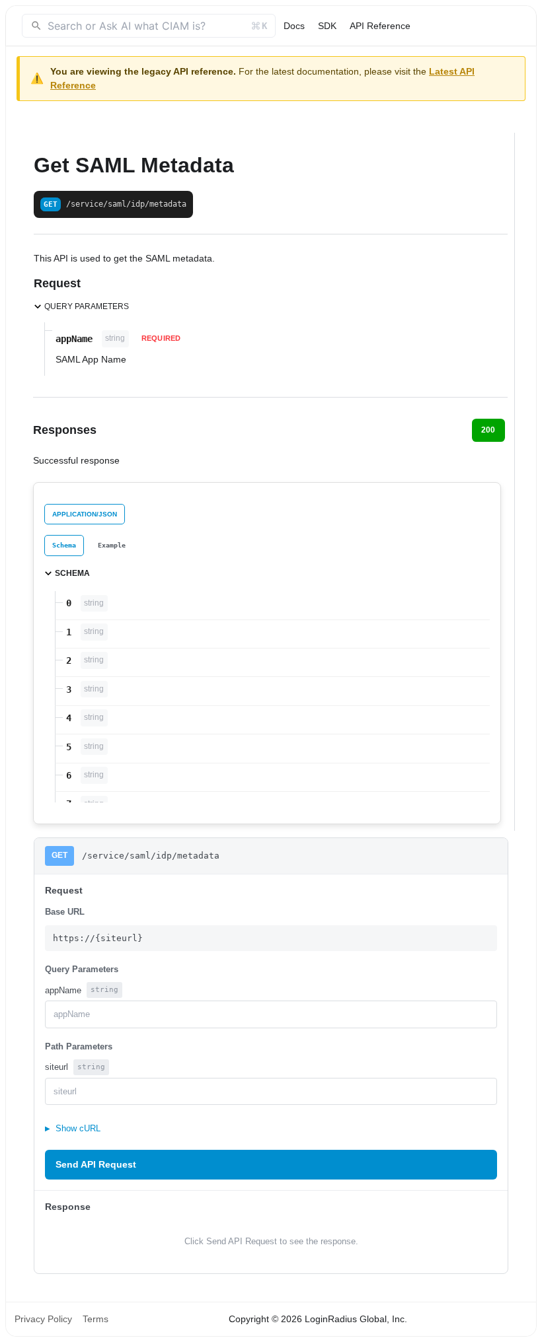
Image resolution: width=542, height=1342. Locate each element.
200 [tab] (488, 430)
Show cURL (72, 1128)
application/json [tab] (84, 514)
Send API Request (96, 1164)
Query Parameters (81, 969)
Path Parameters (78, 1046)
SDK (327, 25)
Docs (294, 25)
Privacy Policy (43, 1319)
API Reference (380, 25)
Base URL (65, 912)
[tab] (64, 545)
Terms (95, 1319)
